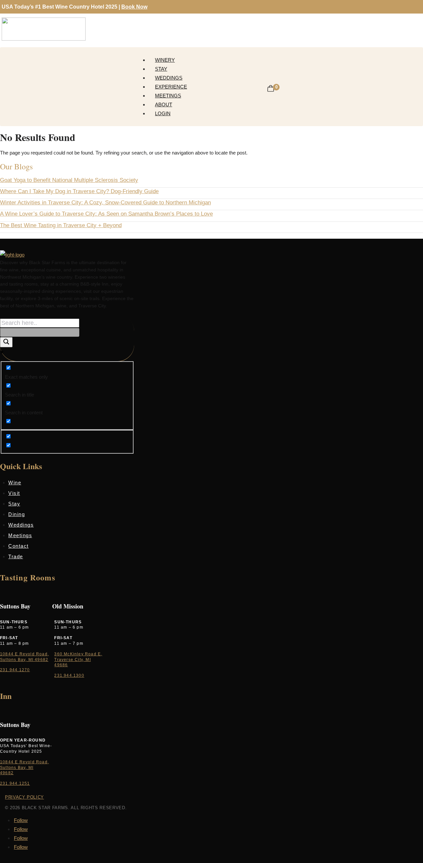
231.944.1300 (69, 675)
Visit (14, 493)
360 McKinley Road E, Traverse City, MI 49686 (78, 660)
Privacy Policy (24, 797)
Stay (161, 69)
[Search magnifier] (6, 342)
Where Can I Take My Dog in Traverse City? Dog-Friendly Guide (79, 191)
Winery (165, 60)
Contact (18, 546)
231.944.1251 (15, 783)
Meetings (168, 95)
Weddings (168, 78)
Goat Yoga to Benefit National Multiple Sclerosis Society (69, 180)
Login (163, 113)
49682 (7, 773)
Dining (16, 514)
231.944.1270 (15, 670)
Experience (171, 86)
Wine (14, 482)
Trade (15, 556)
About (163, 104)
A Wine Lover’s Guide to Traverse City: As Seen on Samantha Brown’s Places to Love (106, 214)
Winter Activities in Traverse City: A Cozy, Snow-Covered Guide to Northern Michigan (105, 202)
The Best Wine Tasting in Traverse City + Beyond (61, 225)
